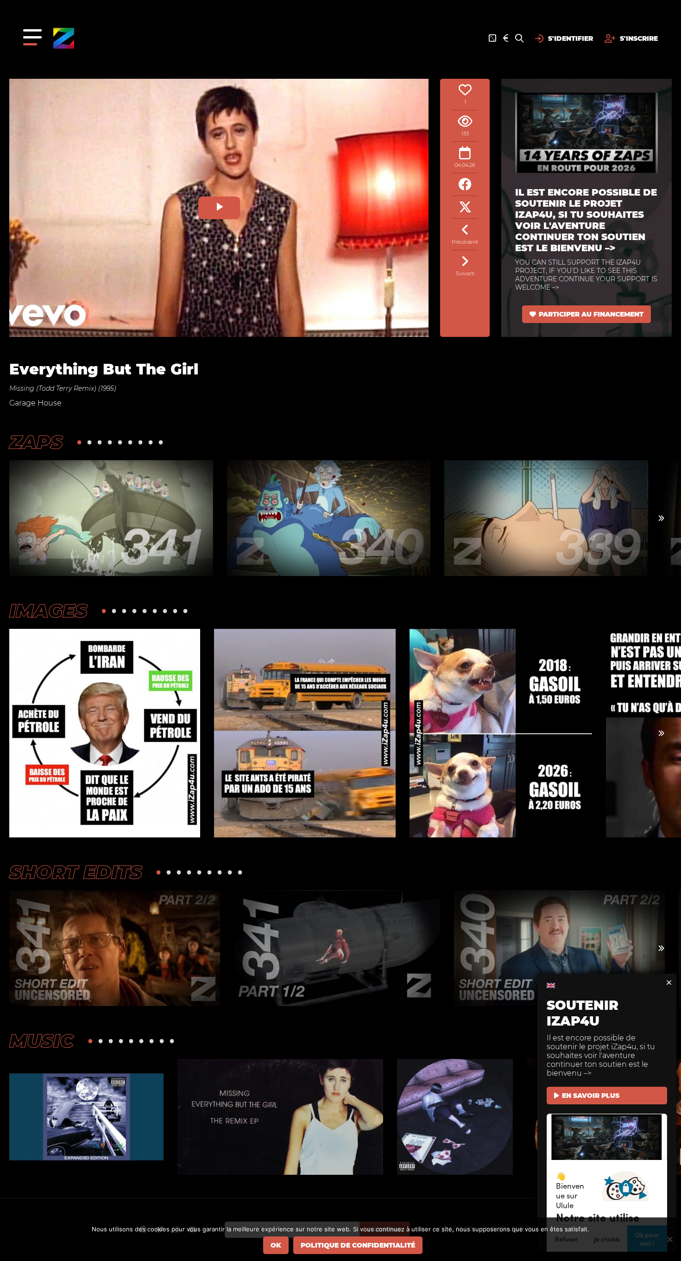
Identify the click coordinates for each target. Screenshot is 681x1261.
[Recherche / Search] (519, 38)
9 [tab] (161, 442)
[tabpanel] (111, 518)
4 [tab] (110, 442)
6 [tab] (130, 442)
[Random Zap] (492, 38)
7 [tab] (140, 442)
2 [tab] (89, 442)
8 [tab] (150, 442)
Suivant (465, 273)
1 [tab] (79, 442)
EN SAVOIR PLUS (590, 1095)
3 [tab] (99, 442)
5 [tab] (120, 442)
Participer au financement (591, 314)
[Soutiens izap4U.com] (505, 38)
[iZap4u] (63, 38)
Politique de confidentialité (358, 1245)
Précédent (465, 242)
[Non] (669, 1239)
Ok (276, 1245)
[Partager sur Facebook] (465, 184)
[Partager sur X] (465, 207)
